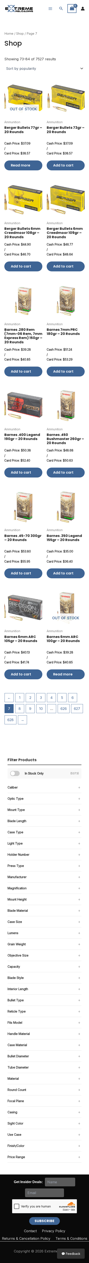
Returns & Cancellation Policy (26, 1238)
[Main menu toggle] (50, 8)
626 (63, 708)
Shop (20, 34)
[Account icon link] (83, 9)
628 (10, 720)
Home (8, 34)
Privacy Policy (53, 1231)
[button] (61, 8)
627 (77, 708)
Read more (20, 165)
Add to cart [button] (63, 165)
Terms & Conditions (71, 1238)
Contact (30, 1231)
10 (41, 708)
